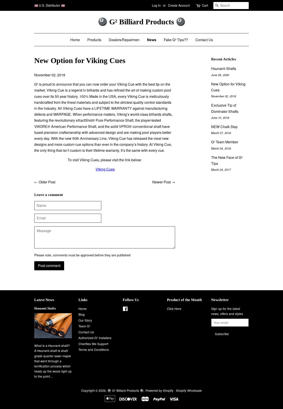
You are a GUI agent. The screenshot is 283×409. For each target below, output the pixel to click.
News (151, 39)
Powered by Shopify (159, 390)
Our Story (85, 320)
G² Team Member (224, 141)
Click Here (174, 308)
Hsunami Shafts (223, 68)
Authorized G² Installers (94, 338)
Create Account (179, 5)
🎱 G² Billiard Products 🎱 (141, 22)
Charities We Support (93, 344)
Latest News (44, 300)
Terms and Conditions (93, 349)
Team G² (84, 326)
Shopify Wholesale (189, 390)
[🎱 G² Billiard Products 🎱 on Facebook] (125, 309)
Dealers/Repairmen (124, 39)
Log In (156, 5)
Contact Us (204, 39)
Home (75, 39)
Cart (205, 5)
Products (94, 39)
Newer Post (161, 181)
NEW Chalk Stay (224, 126)
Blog (81, 314)
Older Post (47, 181)
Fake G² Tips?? (176, 39)
